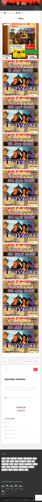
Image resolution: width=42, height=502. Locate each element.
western (21, 470)
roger (3, 467)
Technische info (12, 438)
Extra (8, 423)
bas (8, 458)
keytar (29, 461)
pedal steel (28, 464)
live (33, 461)
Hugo (16, 461)
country (20, 458)
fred (7, 461)
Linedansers (11, 430)
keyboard (22, 461)
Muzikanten (10, 434)
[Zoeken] (36, 369)
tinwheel (31, 467)
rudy (8, 467)
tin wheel (4, 470)
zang (26, 470)
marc (11, 464)
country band (27, 458)
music (16, 464)
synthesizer (14, 467)
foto (3, 461)
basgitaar (13, 458)
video (10, 470)
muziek (21, 464)
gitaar (12, 461)
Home (22, 13)
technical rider (23, 467)
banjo (3, 458)
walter (15, 470)
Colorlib (25, 500)
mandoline (5, 464)
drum (34, 458)
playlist (35, 464)
